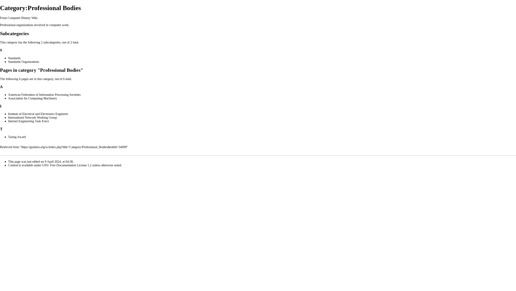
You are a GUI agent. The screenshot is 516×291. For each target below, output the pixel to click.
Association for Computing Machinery (32, 98)
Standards (14, 58)
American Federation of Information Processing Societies (44, 94)
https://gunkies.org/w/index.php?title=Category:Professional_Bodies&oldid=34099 (74, 147)
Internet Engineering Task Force (28, 121)
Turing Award (17, 137)
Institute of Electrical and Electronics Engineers (38, 114)
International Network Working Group (32, 117)
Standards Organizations (23, 61)
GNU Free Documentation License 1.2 (67, 165)
